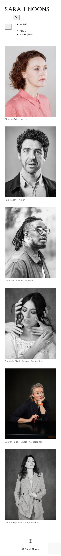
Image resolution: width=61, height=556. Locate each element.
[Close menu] (16, 17)
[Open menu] (8, 27)
